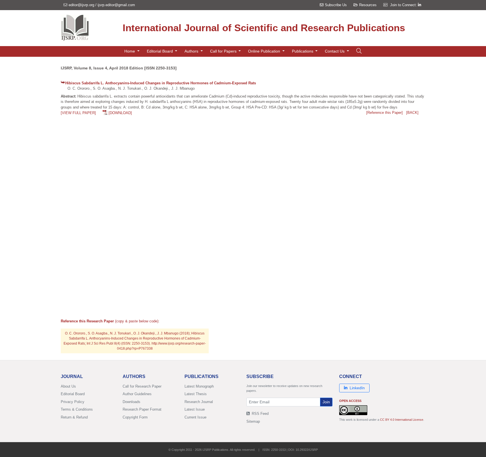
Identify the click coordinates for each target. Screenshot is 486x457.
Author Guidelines (137, 394)
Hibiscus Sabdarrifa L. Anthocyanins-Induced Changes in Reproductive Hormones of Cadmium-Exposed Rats (160, 83)
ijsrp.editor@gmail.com (116, 5)
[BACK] (412, 112)
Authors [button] (191, 51)
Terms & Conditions (77, 409)
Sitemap (253, 421)
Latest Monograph (199, 386)
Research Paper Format (142, 409)
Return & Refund (74, 417)
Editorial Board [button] (160, 51)
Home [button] (130, 51)
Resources (368, 5)
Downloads (131, 402)
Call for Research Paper (142, 386)
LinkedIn (357, 388)
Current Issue (195, 417)
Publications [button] (303, 51)
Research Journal (198, 402)
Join (326, 402)
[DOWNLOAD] (120, 113)
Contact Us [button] (335, 51)
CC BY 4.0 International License (401, 419)
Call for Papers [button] (224, 51)
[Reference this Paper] (384, 112)
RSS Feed (260, 413)
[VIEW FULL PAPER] (78, 113)
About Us (68, 386)
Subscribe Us (336, 5)
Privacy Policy (72, 402)
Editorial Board (73, 394)
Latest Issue (194, 409)
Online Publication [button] (264, 51)
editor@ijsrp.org (81, 5)
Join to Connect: (404, 5)
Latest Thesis (195, 394)
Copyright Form (135, 417)
